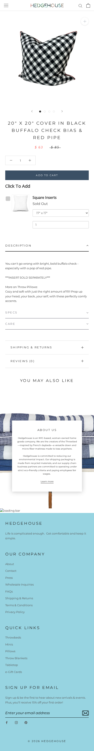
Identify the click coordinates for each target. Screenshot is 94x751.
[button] (47, 245)
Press (9, 577)
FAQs (9, 591)
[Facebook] (6, 722)
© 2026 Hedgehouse (47, 741)
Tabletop (11, 665)
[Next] (62, 111)
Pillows (10, 651)
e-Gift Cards (13, 672)
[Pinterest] (25, 722)
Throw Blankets (16, 658)
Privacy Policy (15, 612)
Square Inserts (45, 197)
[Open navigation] (6, 5)
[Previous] (32, 111)
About (9, 564)
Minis (9, 644)
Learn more (47, 481)
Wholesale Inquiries (19, 584)
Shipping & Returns (31, 347)
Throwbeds (13, 637)
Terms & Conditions (19, 605)
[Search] (80, 5)
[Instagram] (16, 722)
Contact (10, 570)
